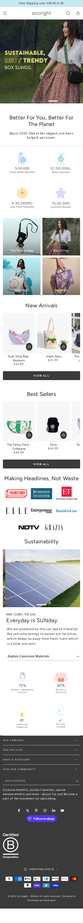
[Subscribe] (78, 781)
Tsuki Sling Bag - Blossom (19, 358)
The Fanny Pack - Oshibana (19, 447)
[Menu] (5, 13)
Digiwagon (49, 900)
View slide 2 (41, 99)
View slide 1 (30, 99)
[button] (68, 13)
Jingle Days (54, 356)
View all (41, 375)
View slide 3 (53, 99)
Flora (53, 444)
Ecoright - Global (27, 896)
